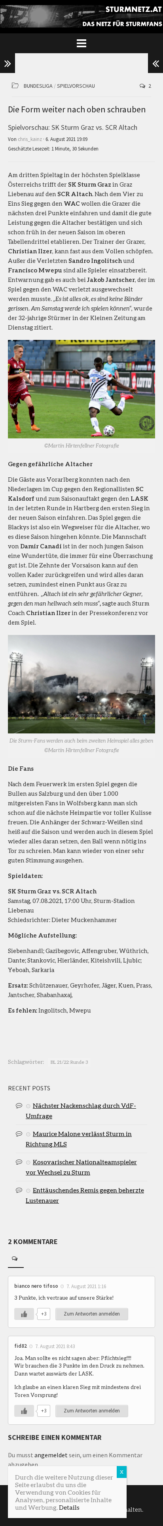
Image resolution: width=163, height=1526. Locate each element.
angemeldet (51, 1455)
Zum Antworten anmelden (92, 1313)
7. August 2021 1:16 (86, 1286)
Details (69, 1507)
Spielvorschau (76, 85)
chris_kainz (30, 139)
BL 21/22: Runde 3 (69, 1062)
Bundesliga (38, 85)
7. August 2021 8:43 (55, 1346)
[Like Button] (24, 1314)
